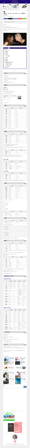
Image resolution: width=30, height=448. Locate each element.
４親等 (6, 59)
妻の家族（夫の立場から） (9, 64)
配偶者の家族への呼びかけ (9, 62)
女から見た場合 (8, 56)
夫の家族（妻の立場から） (9, 63)
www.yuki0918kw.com (6, 102)
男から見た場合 (8, 55)
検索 (4, 385)
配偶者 (6, 60)
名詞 (4, 356)
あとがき (6, 67)
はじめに (6, 49)
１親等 (6, 52)
